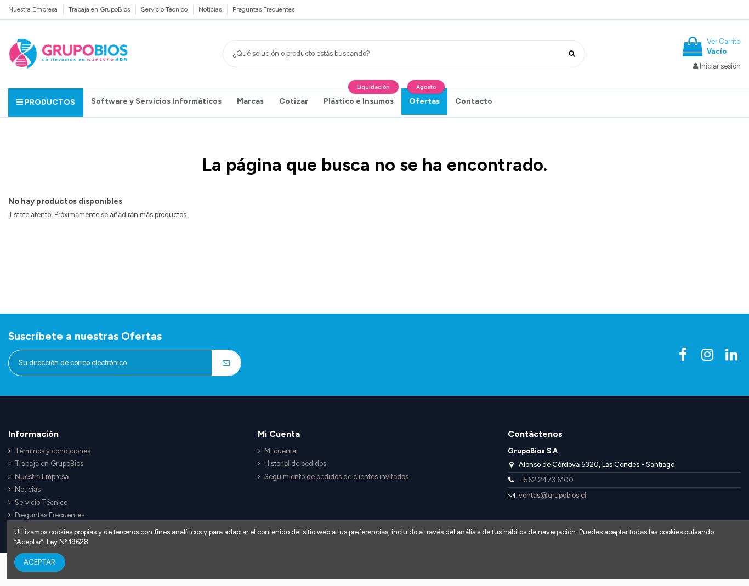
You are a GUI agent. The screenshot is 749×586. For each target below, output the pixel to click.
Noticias (210, 9)
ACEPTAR (39, 562)
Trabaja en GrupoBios (100, 9)
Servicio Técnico (165, 9)
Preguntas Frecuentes (263, 9)
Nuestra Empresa (33, 9)
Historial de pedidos (295, 463)
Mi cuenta (280, 451)
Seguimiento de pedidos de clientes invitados (336, 477)
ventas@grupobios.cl (552, 495)
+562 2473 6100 (546, 480)
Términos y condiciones (52, 451)
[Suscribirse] (226, 363)
